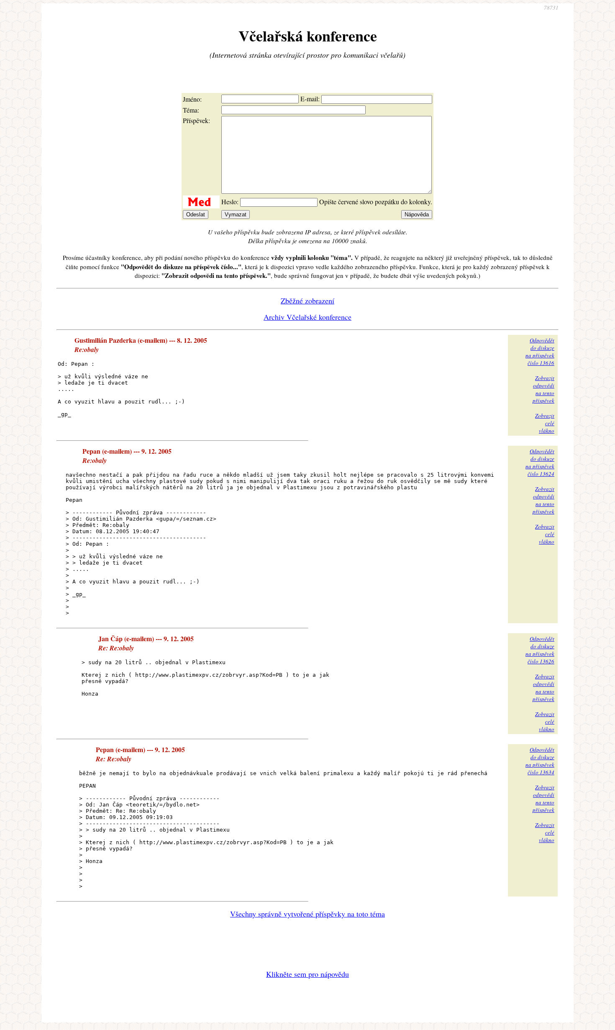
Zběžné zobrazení (307, 300)
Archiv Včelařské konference (307, 317)
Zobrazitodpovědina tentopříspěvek (543, 389)
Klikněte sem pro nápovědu (307, 974)
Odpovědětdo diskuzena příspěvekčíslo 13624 (539, 462)
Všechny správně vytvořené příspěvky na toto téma (307, 914)
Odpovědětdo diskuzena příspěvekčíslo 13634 (539, 761)
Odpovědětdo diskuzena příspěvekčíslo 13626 (539, 650)
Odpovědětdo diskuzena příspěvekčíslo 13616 (539, 351)
